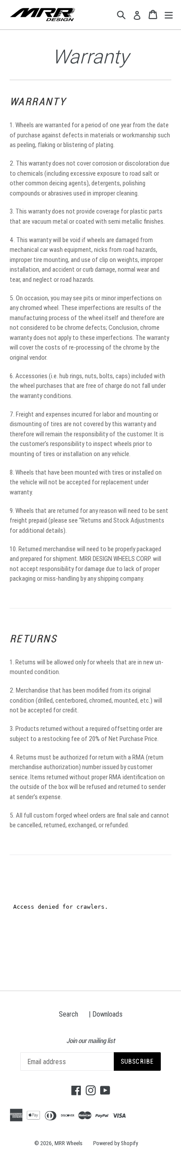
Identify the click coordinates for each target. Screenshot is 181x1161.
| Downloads (106, 1014)
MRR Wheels (68, 1143)
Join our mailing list (90, 1041)
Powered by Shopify (115, 1143)
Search (68, 1014)
